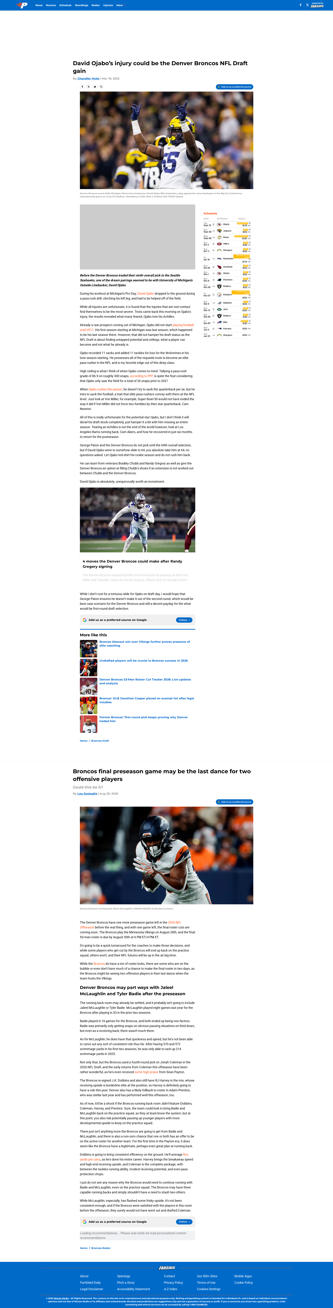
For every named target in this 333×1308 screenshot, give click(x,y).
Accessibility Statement (133, 1289)
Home (84, 740)
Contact (169, 1276)
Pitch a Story (126, 1282)
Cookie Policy (243, 1282)
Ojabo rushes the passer (105, 389)
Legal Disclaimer (91, 1289)
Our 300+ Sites (207, 1276)
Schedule (65, 5)
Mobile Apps (243, 1276)
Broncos (100, 963)
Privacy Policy (173, 1282)
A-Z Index (170, 1289)
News (38, 5)
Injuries (108, 5)
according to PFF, (141, 376)
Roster (96, 5)
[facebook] (300, 4)
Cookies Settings (208, 1289)
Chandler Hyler (88, 78)
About (84, 1276)
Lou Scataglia (87, 793)
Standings (81, 5)
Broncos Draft (100, 740)
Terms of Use (206, 1282)
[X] (307, 4)
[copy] (101, 86)
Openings (123, 1276)
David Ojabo (145, 293)
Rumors (51, 5)
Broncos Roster (101, 1248)
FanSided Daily (90, 1282)
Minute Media (61, 1298)
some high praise (147, 1072)
